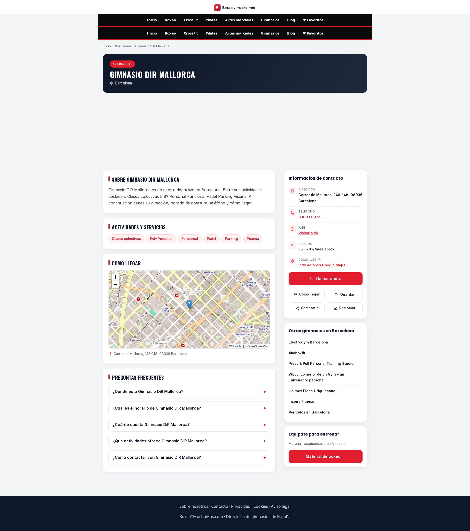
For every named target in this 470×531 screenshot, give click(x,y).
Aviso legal (281, 506)
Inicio (152, 19)
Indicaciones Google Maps (321, 265)
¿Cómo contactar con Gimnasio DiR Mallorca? (157, 457)
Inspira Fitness (301, 401)
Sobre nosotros (193, 506)
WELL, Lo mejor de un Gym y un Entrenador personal (316, 377)
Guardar (347, 294)
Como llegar (309, 294)
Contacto (219, 506)
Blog (291, 19)
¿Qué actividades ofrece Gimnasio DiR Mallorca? (160, 440)
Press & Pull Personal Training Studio (321, 363)
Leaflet (237, 346)
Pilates (211, 19)
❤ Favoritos (313, 19)
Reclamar (347, 308)
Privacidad (240, 506)
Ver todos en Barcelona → (311, 412)
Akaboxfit (297, 353)
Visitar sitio (308, 233)
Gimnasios (270, 19)
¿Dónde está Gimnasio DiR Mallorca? (148, 391)
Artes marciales (239, 19)
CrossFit (191, 19)
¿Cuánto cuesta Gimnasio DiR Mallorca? (151, 424)
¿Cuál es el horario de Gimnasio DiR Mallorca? (157, 408)
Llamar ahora (328, 278)
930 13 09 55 (309, 217)
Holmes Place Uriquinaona (312, 391)
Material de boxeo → (325, 456)
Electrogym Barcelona (308, 342)
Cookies (260, 506)
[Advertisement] (235, 132)
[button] (189, 304)
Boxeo (170, 19)
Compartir (309, 308)
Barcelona (123, 46)
